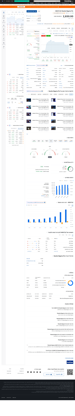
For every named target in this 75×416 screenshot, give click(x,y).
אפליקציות (22, 368)
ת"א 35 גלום (21, 27)
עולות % (17, 77)
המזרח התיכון (26, 4)
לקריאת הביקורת (8, 102)
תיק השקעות (22, 371)
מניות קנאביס (36, 4)
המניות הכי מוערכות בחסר (18, 125)
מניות (71, 4)
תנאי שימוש (14, 397)
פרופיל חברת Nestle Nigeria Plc (63, 256)
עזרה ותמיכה (9, 373)
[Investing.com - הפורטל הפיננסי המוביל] (69, 1)
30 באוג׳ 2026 (45, 81)
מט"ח (22, 12)
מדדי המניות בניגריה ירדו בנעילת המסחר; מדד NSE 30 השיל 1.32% (40, 121)
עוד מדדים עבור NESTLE (31, 65)
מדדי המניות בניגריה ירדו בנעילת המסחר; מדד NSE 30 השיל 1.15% (40, 114)
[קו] (70, 33)
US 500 (22, 29)
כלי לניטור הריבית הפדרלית (17, 4)
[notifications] (4, 1)
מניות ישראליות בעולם (42, 4)
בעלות (71, 272)
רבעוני (69, 205)
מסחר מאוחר (48, 4)
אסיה (22, 4)
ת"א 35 (22, 24)
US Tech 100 (21, 31)
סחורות (16, 12)
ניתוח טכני (53, 28)
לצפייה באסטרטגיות (40, 23)
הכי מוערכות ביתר (13, 128)
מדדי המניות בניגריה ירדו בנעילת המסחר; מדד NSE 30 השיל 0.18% (65, 107)
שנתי (72, 205)
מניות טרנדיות (20, 107)
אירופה (30, 4)
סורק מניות (37, 3)
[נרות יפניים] (72, 33)
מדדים (19, 12)
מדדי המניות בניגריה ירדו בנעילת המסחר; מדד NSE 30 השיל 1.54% (40, 100)
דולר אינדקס (21, 34)
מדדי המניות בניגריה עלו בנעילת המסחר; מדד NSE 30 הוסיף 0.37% (40, 128)
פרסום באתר (9, 371)
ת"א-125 (22, 25)
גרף (69, 28)
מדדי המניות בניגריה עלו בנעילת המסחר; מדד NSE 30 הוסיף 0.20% (65, 100)
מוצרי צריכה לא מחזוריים (31, 260)
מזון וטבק (28, 258)
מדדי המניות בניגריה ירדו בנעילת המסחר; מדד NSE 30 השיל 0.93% (65, 121)
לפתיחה (55, 251)
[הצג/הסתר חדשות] (51, 33)
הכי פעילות (21, 77)
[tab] (71, 141)
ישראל (64, 4)
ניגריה (28, 265)
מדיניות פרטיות (9, 397)
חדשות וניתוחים (64, 28)
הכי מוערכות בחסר (20, 128)
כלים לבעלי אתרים (21, 373)
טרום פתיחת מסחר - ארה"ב (54, 4)
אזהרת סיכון (3, 397)
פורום (49, 28)
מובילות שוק (21, 74)
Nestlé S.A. (71, 296)
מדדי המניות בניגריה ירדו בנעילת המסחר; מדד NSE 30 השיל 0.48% (65, 128)
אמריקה (33, 4)
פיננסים (58, 28)
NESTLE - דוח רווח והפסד (65, 202)
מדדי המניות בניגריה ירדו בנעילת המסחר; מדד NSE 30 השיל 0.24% (40, 107)
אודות (10, 368)
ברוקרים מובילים (20, 96)
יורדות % (13, 77)
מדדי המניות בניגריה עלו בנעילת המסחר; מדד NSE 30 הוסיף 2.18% (65, 114)
